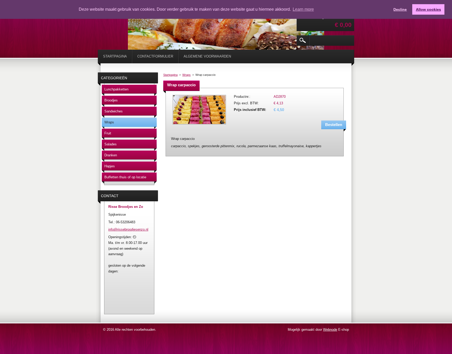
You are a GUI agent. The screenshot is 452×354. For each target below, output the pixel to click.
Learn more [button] (303, 9)
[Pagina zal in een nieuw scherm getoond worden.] (199, 125)
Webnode (330, 330)
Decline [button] (400, 9)
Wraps (186, 74)
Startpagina (170, 74)
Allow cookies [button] (428, 9)
